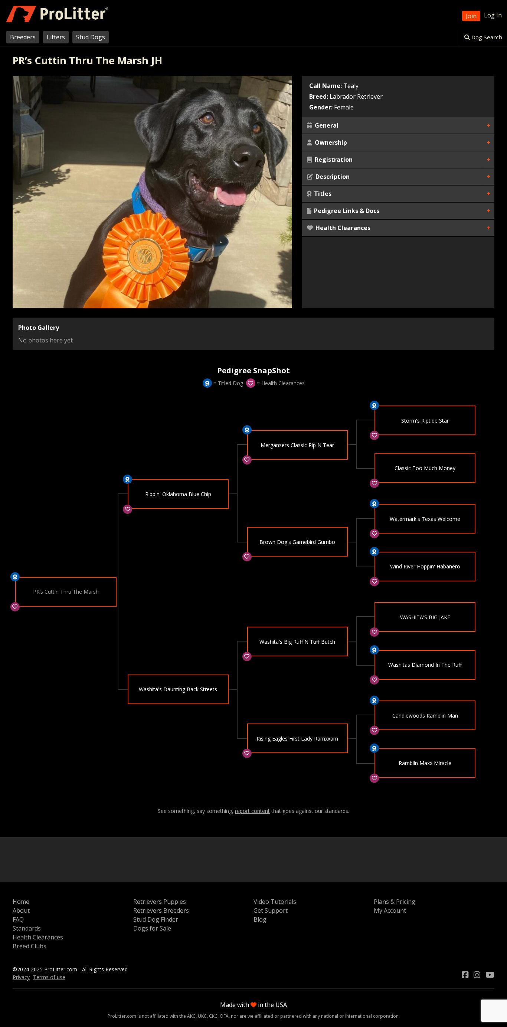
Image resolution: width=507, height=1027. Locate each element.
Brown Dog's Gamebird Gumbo (297, 541)
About (21, 910)
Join (471, 16)
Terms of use (49, 977)
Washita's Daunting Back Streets (178, 689)
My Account (390, 910)
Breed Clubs (29, 946)
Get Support (271, 910)
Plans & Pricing (394, 902)
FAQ (18, 919)
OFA (224, 1016)
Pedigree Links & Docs (346, 211)
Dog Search (486, 37)
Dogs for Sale (152, 928)
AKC (191, 1016)
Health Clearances (342, 228)
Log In (493, 15)
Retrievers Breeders (161, 910)
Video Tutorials (275, 902)
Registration (333, 159)
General (325, 125)
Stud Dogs (90, 37)
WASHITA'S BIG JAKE (425, 617)
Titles (322, 194)
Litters (56, 37)
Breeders (23, 37)
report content (252, 811)
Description (332, 177)
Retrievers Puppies (159, 902)
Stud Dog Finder (155, 919)
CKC (213, 1016)
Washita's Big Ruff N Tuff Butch (297, 641)
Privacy (21, 977)
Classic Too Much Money (425, 468)
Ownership (330, 142)
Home (21, 902)
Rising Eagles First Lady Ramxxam (297, 738)
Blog (260, 919)
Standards (27, 928)
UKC (202, 1016)
